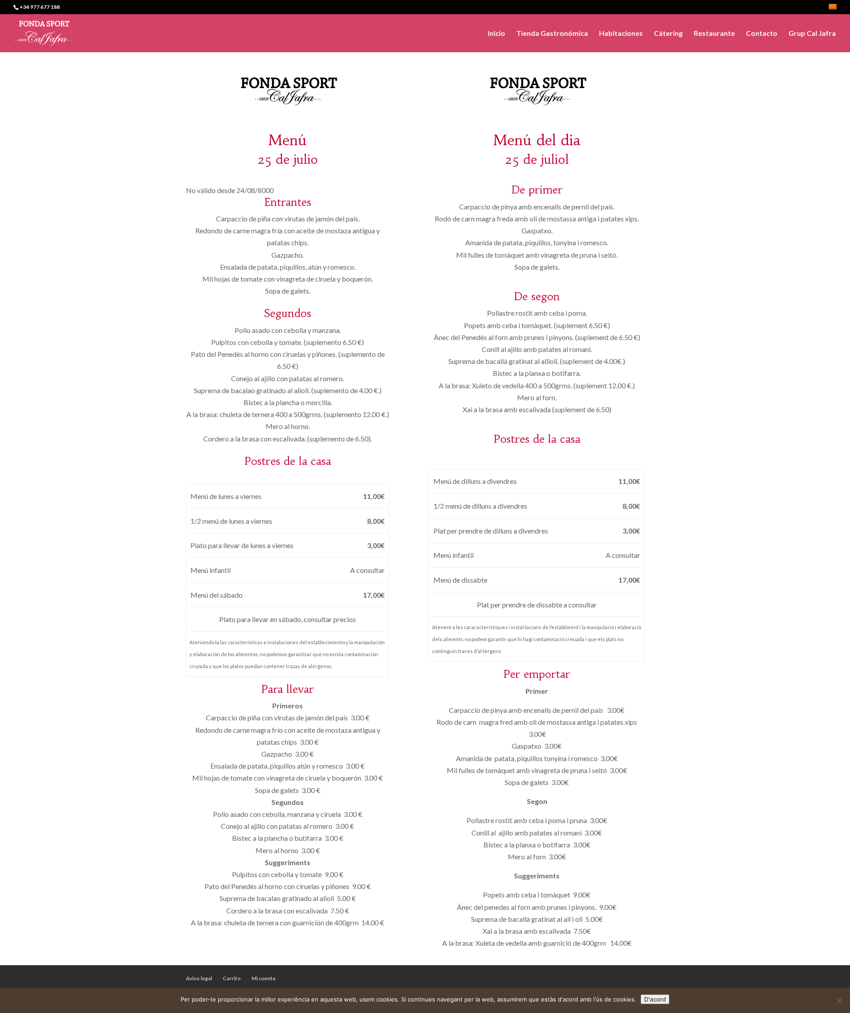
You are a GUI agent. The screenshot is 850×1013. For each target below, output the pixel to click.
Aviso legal (199, 978)
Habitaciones (621, 33)
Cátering (668, 33)
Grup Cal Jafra (812, 33)
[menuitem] (833, 9)
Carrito (232, 978)
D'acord (655, 999)
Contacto (761, 33)
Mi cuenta (263, 978)
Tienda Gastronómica (552, 33)
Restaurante (714, 33)
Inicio (496, 33)
